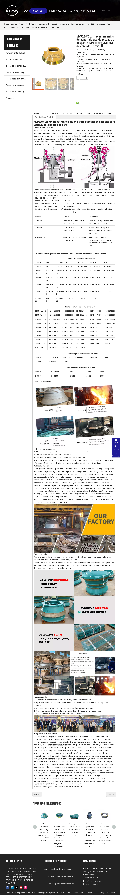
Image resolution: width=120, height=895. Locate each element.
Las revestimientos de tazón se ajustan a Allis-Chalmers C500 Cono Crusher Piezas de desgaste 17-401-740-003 (44, 835)
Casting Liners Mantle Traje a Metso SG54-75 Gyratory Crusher (59, 829)
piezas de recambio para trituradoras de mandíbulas (18, 72)
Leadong (101, 892)
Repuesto (10, 98)
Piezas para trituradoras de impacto (18, 78)
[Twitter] (16, 887)
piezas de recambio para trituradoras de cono (18, 66)
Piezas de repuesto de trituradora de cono (60, 884)
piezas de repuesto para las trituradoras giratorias (18, 91)
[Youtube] (21, 887)
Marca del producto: (68, 113)
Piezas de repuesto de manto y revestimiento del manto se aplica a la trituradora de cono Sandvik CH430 (104, 835)
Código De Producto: (95, 113)
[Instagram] (25, 887)
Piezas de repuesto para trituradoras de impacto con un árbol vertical (18, 85)
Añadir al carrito (88, 95)
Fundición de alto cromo (16, 59)
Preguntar (89, 89)
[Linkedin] (12, 887)
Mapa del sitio (110, 892)
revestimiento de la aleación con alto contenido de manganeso (18, 53)
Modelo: (37, 113)
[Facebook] (7, 887)
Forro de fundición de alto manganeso (59, 869)
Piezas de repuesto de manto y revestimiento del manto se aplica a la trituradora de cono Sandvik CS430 (74, 835)
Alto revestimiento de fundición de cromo (60, 877)
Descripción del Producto (44, 117)
